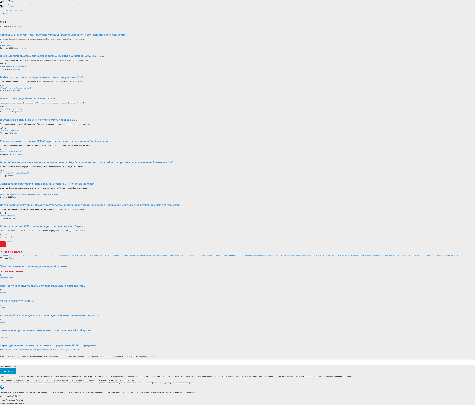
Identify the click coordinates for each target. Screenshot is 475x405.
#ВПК (2, 131)
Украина (16, 4)
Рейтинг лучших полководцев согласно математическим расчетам (42, 285)
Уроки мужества (49, 4)
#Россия (14, 173)
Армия (9, 4)
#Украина (54, 194)
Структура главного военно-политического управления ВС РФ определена (48, 345)
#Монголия (4, 237)
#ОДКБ (3, 109)
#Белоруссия (21, 88)
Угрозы (33, 4)
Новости (3, 4)
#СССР (26, 173)
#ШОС (19, 109)
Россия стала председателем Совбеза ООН (27, 98)
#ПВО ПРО (17, 67)
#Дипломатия (32, 194)
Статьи (11, 258)
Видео (5, 1)
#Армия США (5, 152)
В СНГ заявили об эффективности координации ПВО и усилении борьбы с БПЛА (52, 55)
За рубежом (25, 4)
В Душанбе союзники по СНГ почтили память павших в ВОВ (38, 119)
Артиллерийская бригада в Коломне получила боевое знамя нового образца (49, 315)
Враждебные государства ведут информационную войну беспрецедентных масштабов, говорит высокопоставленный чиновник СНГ (86, 162)
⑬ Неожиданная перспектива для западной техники (33, 266)
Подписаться (8, 371)
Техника (39, 4)
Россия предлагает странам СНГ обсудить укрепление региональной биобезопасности (56, 141)
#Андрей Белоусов (7, 88)
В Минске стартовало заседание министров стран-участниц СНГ (41, 77)
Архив (75, 350)
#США (18, 152)
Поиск (12, 1)
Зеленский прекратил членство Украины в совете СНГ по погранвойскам (47, 183)
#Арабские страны (7, 194)
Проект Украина (12, 251)
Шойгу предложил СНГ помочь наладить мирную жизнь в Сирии (41, 226)
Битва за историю (57, 350)
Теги (80, 350)
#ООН (8, 109)
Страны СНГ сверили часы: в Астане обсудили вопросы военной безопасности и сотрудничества (63, 34)
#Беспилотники (6, 67)
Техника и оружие (20, 48)
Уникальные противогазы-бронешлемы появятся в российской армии (45, 330)
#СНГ (12, 45)
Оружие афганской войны (17, 300)
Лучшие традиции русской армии (70, 4)
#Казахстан (4, 45)
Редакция (68, 350)
